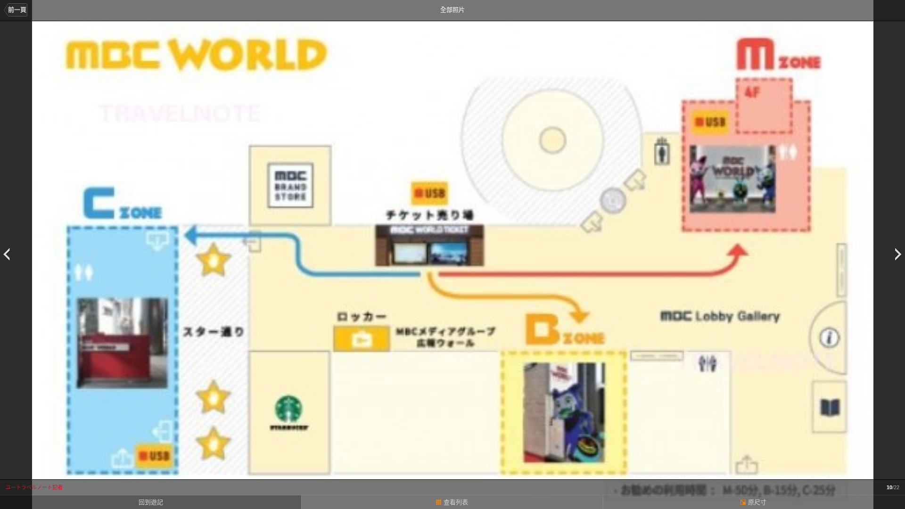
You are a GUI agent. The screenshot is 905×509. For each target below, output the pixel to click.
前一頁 (17, 9)
